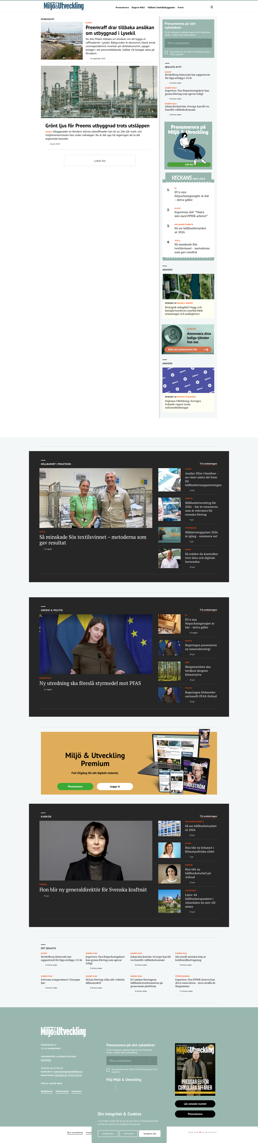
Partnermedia (62, 1091)
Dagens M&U (138, 7)
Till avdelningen (208, 463)
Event (180, 7)
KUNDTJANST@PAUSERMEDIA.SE (68, 1072)
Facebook (110, 1087)
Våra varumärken (75, 1132)
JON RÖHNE (46, 1060)
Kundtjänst (91, 1132)
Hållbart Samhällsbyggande (161, 7)
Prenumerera (122, 7)
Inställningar (108, 1133)
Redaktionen (47, 1091)
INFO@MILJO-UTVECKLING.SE (68, 1075)
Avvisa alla (128, 1133)
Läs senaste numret (195, 1103)
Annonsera (77, 1091)
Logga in (115, 786)
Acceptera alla (149, 1133)
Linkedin (121, 1087)
